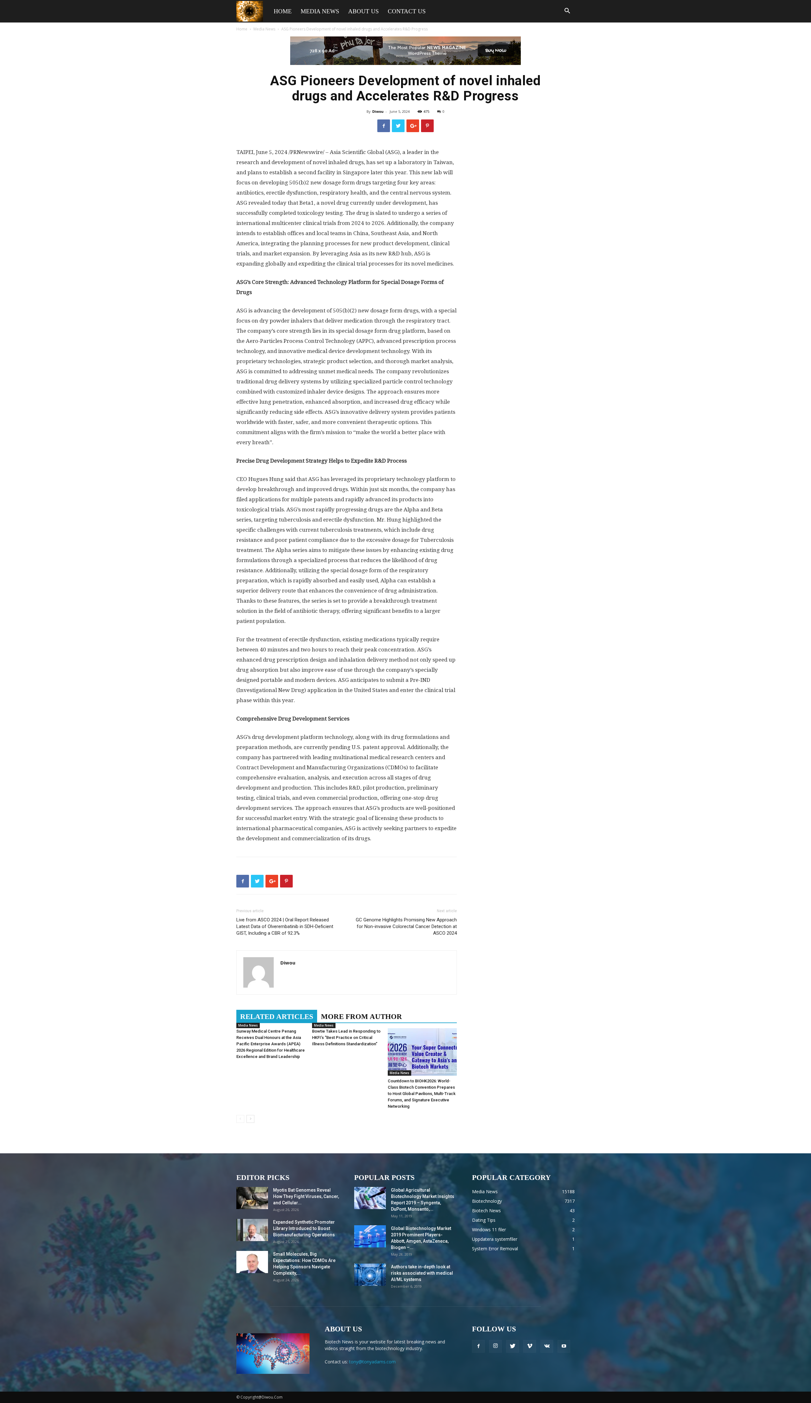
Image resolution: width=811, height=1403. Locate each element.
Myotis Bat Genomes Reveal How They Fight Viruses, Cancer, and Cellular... (306, 1196)
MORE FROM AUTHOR (361, 1017)
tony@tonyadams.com (372, 1362)
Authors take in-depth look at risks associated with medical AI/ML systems (422, 1273)
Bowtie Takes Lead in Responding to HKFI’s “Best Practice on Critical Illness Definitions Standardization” (346, 1037)
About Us (363, 11)
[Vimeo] (529, 1346)
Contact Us (407, 11)
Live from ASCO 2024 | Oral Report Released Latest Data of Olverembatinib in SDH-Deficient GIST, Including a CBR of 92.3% (284, 926)
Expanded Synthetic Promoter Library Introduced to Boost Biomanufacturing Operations (304, 1228)
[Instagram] (495, 1346)
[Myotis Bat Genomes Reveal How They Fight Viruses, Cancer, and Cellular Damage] (252, 1198)
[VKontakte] (546, 1346)
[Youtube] (564, 1346)
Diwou (378, 111)
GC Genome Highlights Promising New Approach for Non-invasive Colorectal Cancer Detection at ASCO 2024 (406, 926)
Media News (320, 11)
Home (283, 11)
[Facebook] (478, 1346)
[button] (567, 12)
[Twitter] (512, 1346)
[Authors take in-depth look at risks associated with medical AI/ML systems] (370, 1275)
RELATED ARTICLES (276, 1017)
